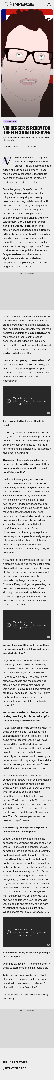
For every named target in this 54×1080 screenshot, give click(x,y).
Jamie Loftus (13, 146)
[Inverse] (24, 4)
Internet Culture (14, 1068)
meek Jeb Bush (38, 332)
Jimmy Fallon (23, 225)
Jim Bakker (24, 221)
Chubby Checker (38, 217)
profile (25, 258)
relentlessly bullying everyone (20, 487)
